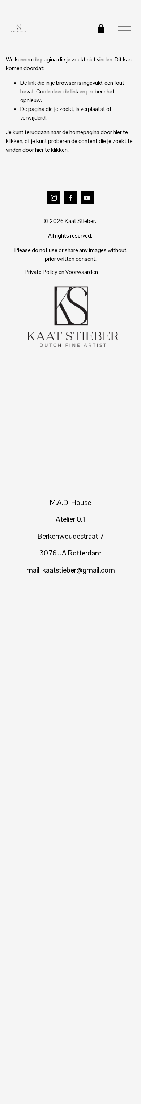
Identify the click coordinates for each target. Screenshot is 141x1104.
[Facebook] (70, 197)
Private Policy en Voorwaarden (61, 272)
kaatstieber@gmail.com (78, 570)
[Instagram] (53, 197)
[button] (23, 609)
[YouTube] (87, 197)
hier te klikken (51, 150)
